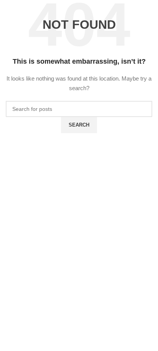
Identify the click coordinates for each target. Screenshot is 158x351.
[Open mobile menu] (29, 11)
